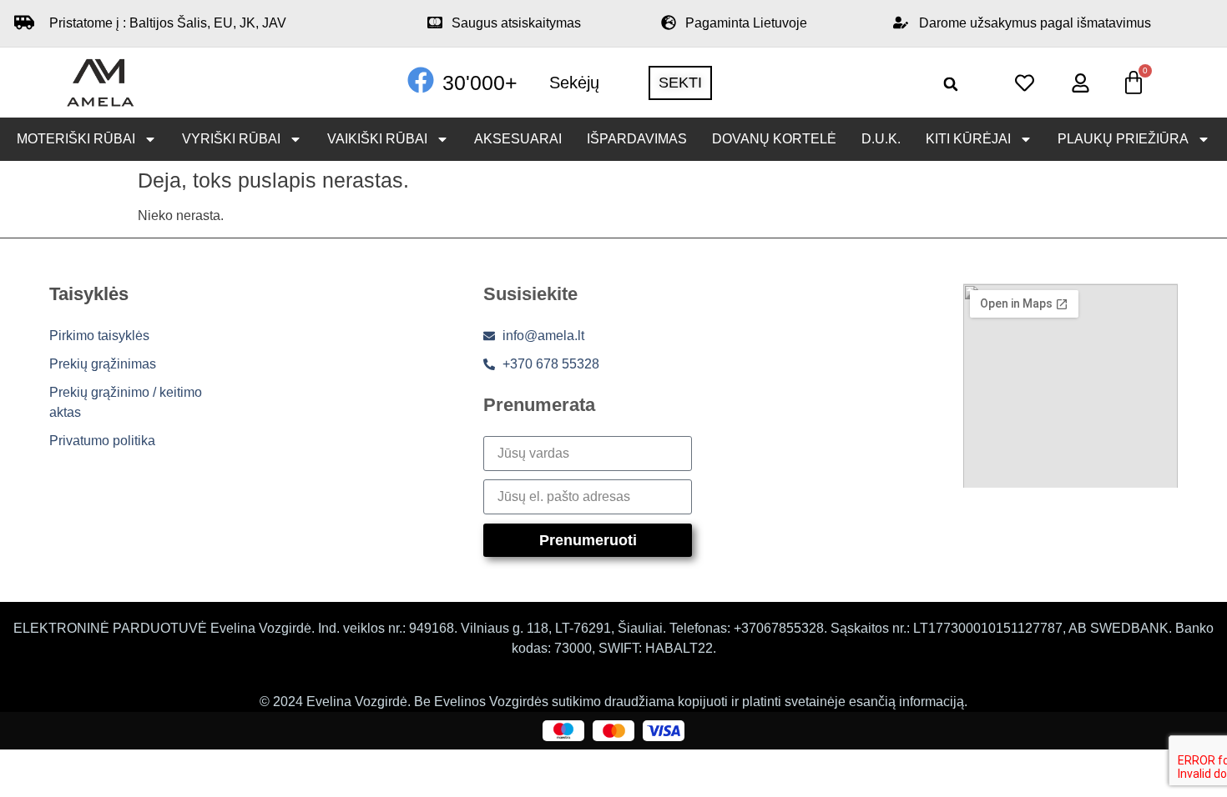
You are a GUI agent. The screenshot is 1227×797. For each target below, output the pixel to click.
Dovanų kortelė (774, 139)
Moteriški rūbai (76, 139)
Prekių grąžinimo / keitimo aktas (125, 402)
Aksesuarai (518, 139)
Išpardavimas (637, 139)
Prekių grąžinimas (102, 364)
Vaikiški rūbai (377, 139)
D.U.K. (881, 139)
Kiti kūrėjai (968, 139)
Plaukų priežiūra (1123, 139)
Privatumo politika (102, 441)
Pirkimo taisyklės (99, 335)
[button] (951, 84)
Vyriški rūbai (231, 139)
